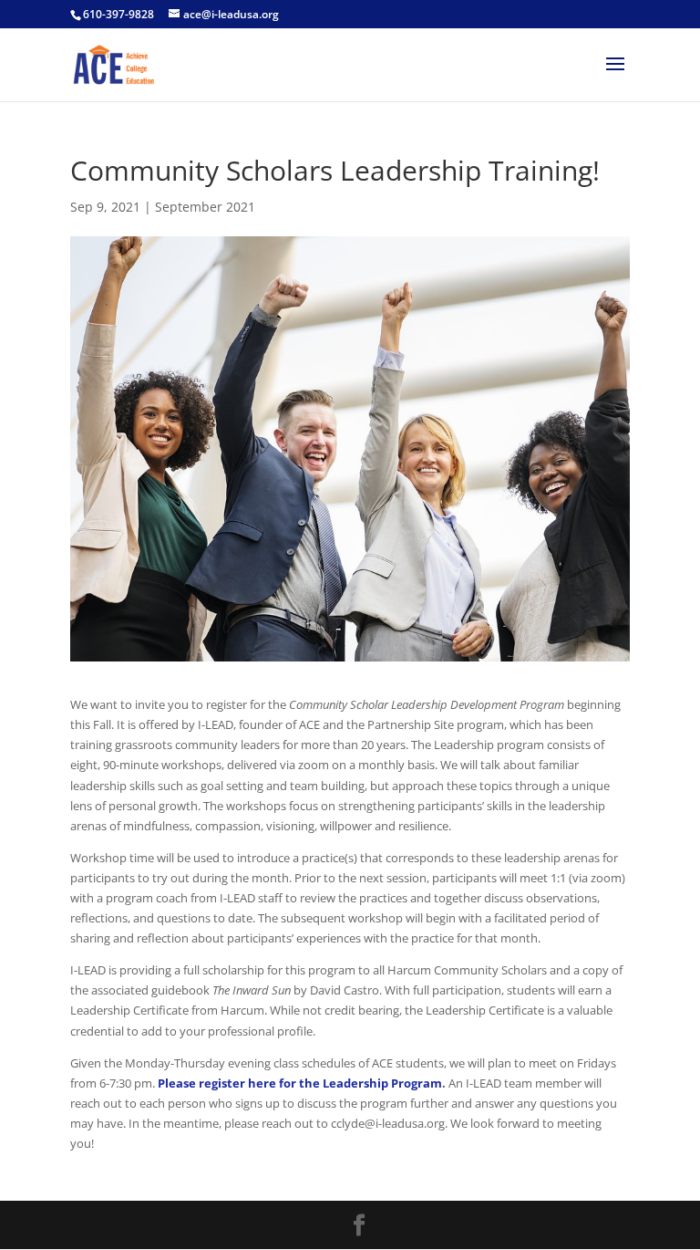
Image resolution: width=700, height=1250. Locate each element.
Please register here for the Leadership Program (300, 1083)
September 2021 (205, 206)
